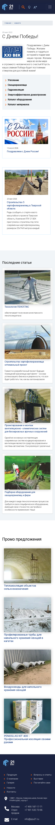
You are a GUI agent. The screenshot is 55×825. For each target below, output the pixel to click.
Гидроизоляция (16, 89)
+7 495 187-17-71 (33, 806)
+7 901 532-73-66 (33, 810)
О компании (12, 779)
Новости (11, 788)
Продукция (12, 775)
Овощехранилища (17, 85)
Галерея (10, 783)
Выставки (38, 779)
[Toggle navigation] (50, 7)
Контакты (11, 792)
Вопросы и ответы (43, 775)
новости (17, 23)
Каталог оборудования (20, 99)
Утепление (13, 80)
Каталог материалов (18, 104)
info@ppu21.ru (32, 819)
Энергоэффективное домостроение (27, 94)
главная (8, 23)
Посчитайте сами (42, 783)
